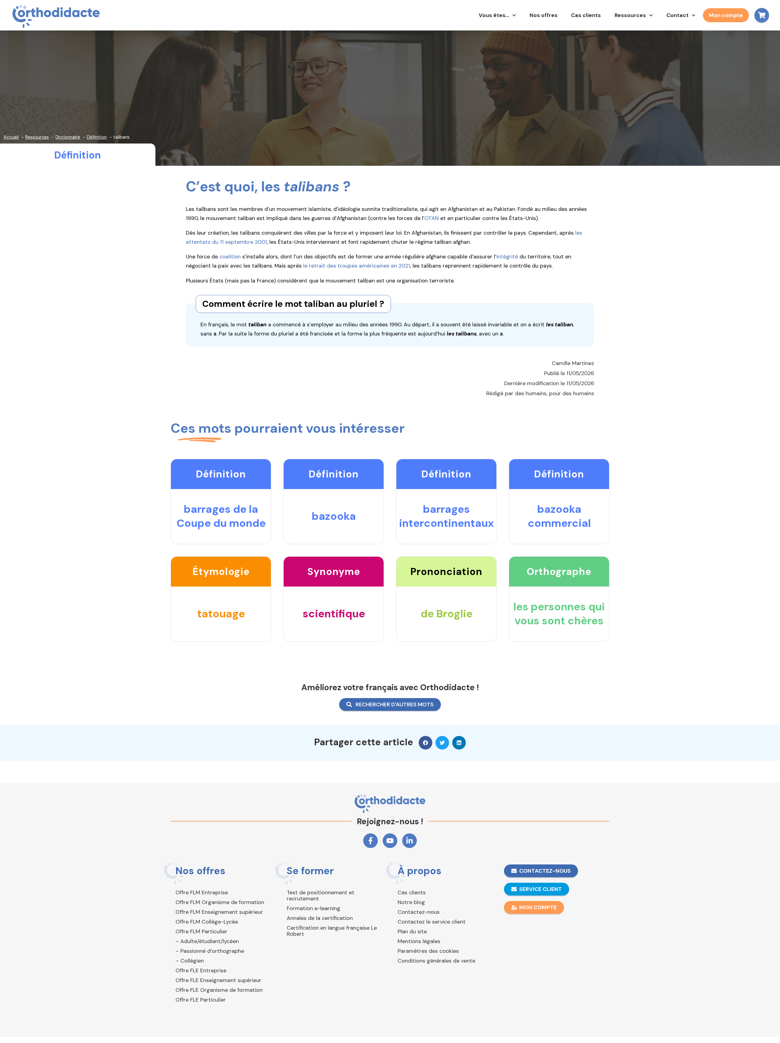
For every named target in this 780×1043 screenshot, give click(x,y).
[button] (425, 743)
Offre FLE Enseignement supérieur (218, 980)
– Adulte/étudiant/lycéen (207, 941)
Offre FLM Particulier (201, 931)
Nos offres (544, 15)
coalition (230, 256)
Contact (677, 15)
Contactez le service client (432, 921)
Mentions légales (419, 941)
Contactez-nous (419, 912)
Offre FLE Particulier (201, 999)
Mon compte (726, 15)
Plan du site (412, 931)
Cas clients (586, 15)
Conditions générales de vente (436, 960)
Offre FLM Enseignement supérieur (219, 912)
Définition (77, 155)
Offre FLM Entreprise (202, 892)
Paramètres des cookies (428, 951)
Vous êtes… (494, 15)
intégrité (507, 256)
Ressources (630, 15)
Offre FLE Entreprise (201, 970)
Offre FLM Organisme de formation (220, 902)
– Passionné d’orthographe (210, 951)
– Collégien (190, 960)
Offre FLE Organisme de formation (219, 990)
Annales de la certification (320, 918)
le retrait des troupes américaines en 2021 (356, 265)
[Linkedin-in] (409, 840)
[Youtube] (390, 840)
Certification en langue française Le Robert (332, 931)
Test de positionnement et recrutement (320, 895)
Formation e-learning (313, 908)
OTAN (431, 218)
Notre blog (411, 902)
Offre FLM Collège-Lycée (207, 921)
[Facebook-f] (370, 840)
